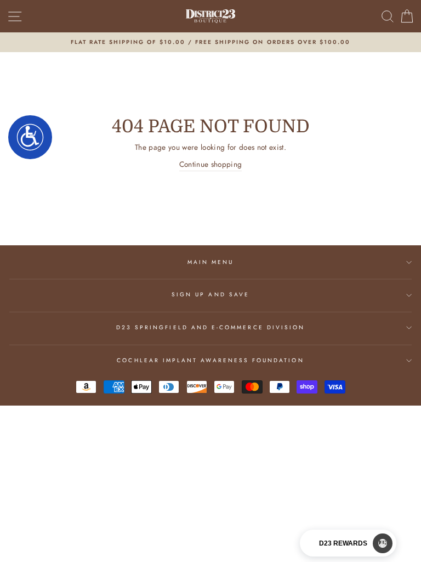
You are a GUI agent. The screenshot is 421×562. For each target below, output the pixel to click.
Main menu (210, 262)
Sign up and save (210, 294)
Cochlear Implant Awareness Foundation (210, 360)
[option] (210, 42)
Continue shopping (210, 164)
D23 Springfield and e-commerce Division (210, 327)
